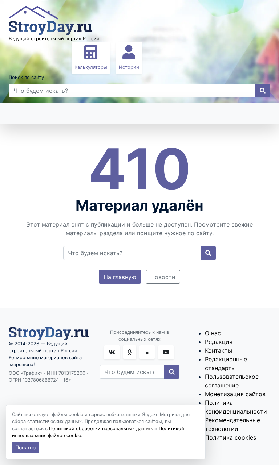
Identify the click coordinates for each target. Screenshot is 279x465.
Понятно (25, 447)
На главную (120, 277)
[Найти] (262, 90)
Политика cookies (230, 437)
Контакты (218, 350)
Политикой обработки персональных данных (101, 428)
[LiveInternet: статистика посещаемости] (25, 390)
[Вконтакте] (112, 352)
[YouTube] (166, 352)
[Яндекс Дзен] (147, 352)
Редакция (218, 341)
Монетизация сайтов (235, 394)
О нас (213, 333)
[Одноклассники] (129, 352)
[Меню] (22, 113)
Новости (162, 277)
